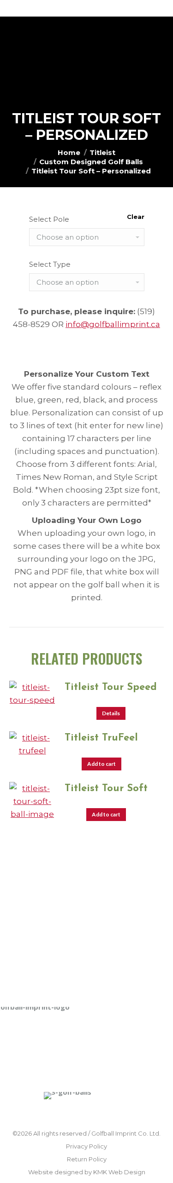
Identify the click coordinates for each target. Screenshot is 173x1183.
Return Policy (87, 1159)
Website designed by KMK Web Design (86, 1172)
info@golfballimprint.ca (113, 324)
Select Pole (49, 219)
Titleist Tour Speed (111, 687)
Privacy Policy (86, 1146)
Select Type (50, 264)
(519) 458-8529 (58, 941)
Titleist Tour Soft (106, 788)
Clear (135, 216)
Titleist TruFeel (101, 738)
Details (111, 713)
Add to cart (101, 763)
